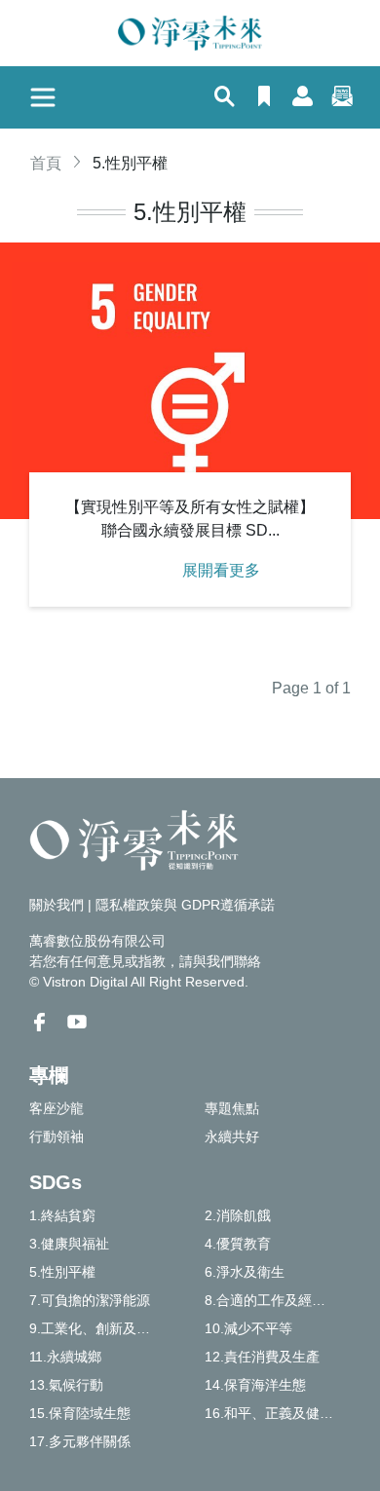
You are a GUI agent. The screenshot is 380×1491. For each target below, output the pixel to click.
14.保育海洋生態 (255, 1385)
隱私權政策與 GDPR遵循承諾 (185, 905)
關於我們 (56, 905)
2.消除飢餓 (238, 1215)
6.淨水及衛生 (245, 1272)
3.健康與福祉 (69, 1243)
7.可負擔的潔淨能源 (89, 1300)
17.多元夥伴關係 (80, 1441)
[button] (225, 98)
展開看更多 (221, 570)
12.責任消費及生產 (262, 1356)
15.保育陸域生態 (80, 1413)
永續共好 (232, 1136)
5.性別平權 (62, 1272)
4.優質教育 (238, 1243)
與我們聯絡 (227, 961)
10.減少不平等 (248, 1328)
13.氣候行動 (66, 1385)
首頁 (45, 163)
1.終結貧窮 (62, 1215)
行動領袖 (56, 1136)
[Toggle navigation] (43, 97)
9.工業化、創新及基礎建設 (102, 1328)
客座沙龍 (56, 1108)
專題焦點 (232, 1108)
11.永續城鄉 (65, 1356)
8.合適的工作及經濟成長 (278, 1300)
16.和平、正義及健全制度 (278, 1413)
